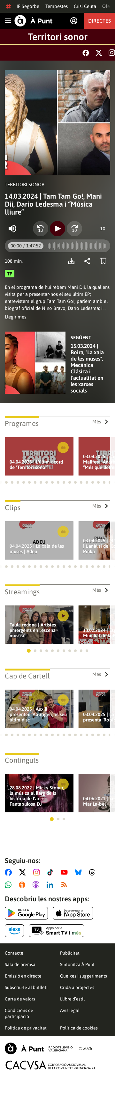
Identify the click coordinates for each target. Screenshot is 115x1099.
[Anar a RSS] (65, 885)
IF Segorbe (28, 6)
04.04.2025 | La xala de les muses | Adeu (37, 548)
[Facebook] (85, 52)
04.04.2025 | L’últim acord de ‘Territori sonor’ (36, 464)
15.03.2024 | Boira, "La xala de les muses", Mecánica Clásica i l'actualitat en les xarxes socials (87, 368)
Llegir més (15, 316)
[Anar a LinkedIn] (51, 885)
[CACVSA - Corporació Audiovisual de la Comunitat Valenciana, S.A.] (51, 1065)
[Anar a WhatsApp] (9, 885)
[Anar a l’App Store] (73, 913)
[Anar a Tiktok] (51, 872)
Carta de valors (20, 998)
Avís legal (70, 1010)
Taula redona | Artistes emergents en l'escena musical (33, 630)
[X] (99, 53)
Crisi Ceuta (85, 6)
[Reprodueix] (57, 228)
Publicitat (70, 953)
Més (96, 421)
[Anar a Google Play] (26, 913)
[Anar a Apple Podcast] (37, 885)
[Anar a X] (23, 872)
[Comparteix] (88, 261)
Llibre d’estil (72, 998)
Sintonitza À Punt (77, 964)
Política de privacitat (26, 1027)
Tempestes (56, 6)
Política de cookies (79, 1027)
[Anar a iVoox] (23, 885)
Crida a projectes (77, 987)
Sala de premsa (20, 964)
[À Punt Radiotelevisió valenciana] (39, 1048)
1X (102, 228)
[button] (6, 482)
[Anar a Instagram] (37, 872)
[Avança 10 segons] (74, 228)
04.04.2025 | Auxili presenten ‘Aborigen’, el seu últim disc (38, 714)
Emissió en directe (23, 975)
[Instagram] (112, 52)
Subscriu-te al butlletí (26, 987)
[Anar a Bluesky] (79, 872)
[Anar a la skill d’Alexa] (14, 930)
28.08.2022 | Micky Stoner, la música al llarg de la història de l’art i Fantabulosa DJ (37, 796)
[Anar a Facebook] (9, 872)
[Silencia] (12, 228)
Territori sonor (58, 36)
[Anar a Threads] (93, 872)
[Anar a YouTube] (65, 872)
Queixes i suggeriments (83, 975)
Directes (99, 21)
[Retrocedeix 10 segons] (40, 228)
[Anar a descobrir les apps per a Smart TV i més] (56, 930)
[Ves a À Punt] (33, 20)
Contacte (14, 953)
